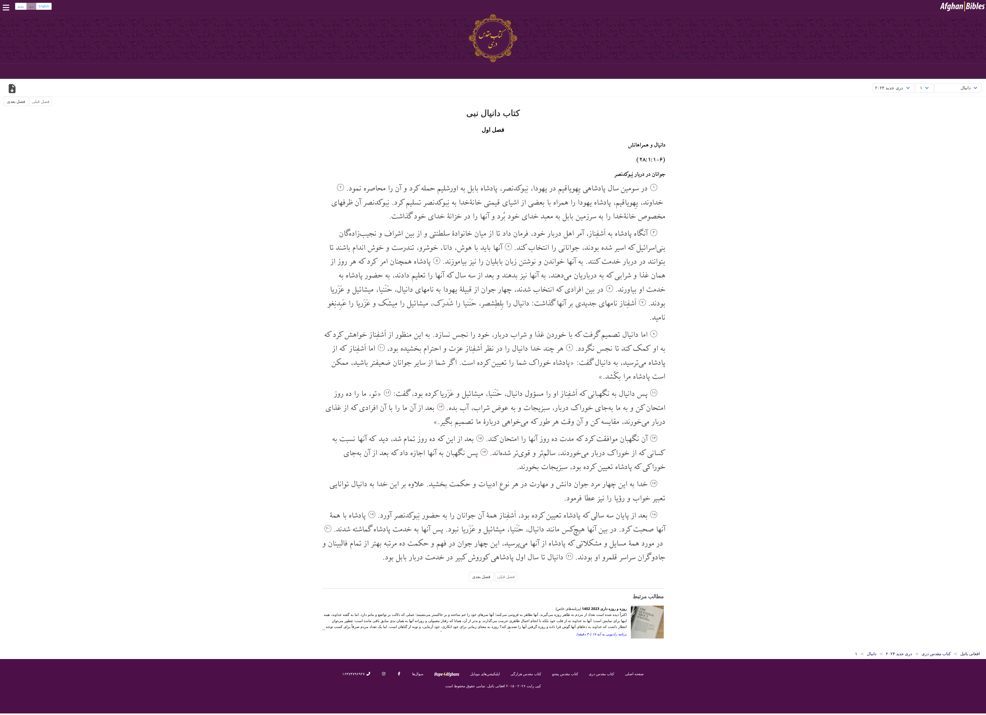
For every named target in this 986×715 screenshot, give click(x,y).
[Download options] (12, 89)
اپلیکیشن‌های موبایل (485, 673)
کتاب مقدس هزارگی (525, 673)
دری (31, 6)
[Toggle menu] (7, 7)
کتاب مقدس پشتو (565, 673)
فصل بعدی (16, 101)
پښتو (21, 6)
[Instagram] (383, 673)
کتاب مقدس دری (601, 673)
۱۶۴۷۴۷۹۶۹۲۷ (354, 673)
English (44, 6)
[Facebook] (399, 673)
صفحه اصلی (634, 673)
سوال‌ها (417, 673)
